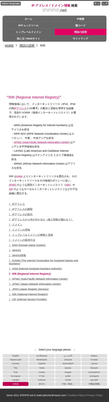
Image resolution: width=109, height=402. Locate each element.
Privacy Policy (95, 395)
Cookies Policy (76, 395)
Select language (11, 3)
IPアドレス (20, 108)
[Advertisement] (55, 71)
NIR (68, 184)
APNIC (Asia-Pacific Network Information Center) (41, 142)
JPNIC (12, 184)
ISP (11, 189)
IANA (19, 176)
